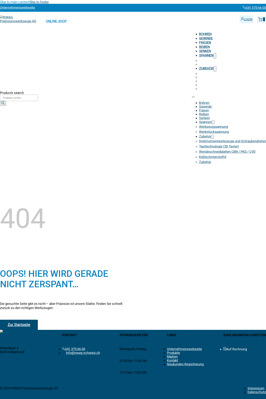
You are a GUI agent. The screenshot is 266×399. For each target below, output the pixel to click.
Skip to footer (39, 2)
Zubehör (206, 68)
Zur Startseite (19, 324)
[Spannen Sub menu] (214, 55)
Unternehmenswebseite (184, 349)
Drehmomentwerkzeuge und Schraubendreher (232, 73)
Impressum (256, 388)
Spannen (206, 55)
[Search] (3, 103)
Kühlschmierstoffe (212, 85)
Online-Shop (56, 21)
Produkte (173, 353)
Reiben (204, 47)
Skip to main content (14, 2)
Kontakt (172, 360)
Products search (12, 93)
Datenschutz (257, 392)
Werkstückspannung (214, 64)
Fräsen (205, 42)
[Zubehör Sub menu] (215, 68)
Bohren (205, 34)
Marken (172, 356)
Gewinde (206, 38)
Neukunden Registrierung (185, 364)
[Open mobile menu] (193, 96)
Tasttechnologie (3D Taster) (219, 77)
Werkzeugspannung (213, 60)
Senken (205, 51)
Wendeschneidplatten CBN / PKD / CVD (227, 81)
